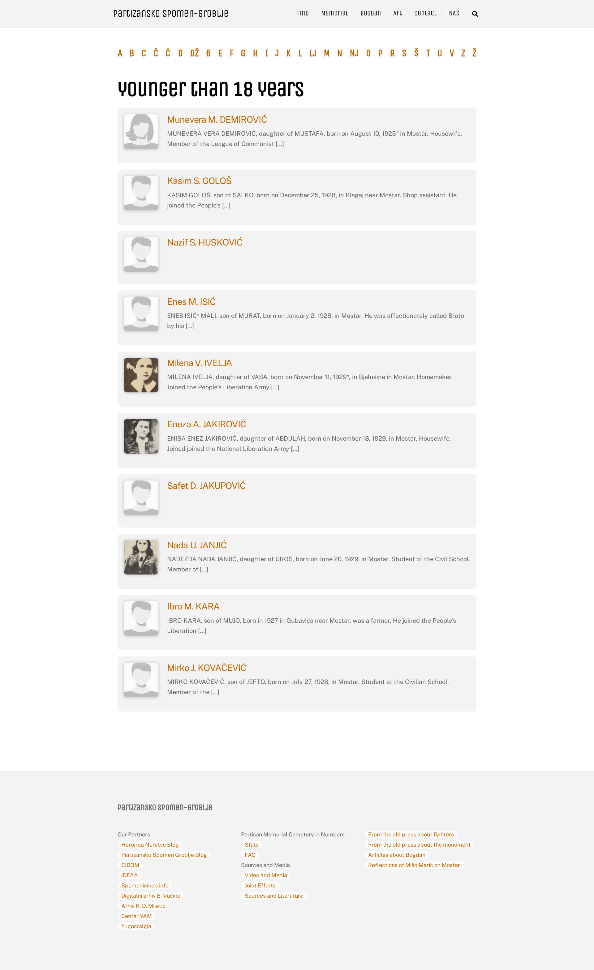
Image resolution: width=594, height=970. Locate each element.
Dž (194, 53)
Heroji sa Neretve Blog (150, 844)
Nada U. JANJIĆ (196, 545)
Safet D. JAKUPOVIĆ (206, 485)
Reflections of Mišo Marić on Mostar (414, 865)
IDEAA (129, 875)
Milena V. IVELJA (200, 362)
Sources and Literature (274, 895)
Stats (252, 844)
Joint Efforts (260, 885)
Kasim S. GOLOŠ (200, 180)
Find (303, 13)
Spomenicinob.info (145, 885)
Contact (425, 13)
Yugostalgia (136, 926)
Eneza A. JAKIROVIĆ (206, 424)
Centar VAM (136, 916)
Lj (312, 53)
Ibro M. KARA (193, 606)
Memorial (334, 13)
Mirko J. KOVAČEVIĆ (207, 667)
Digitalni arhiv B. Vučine (150, 895)
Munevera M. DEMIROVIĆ (218, 119)
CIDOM (130, 865)
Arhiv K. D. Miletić (143, 906)
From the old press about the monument (419, 844)
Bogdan (370, 13)
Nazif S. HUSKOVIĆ (205, 242)
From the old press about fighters (411, 834)
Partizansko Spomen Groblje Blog (164, 855)
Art (397, 13)
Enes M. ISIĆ (192, 301)
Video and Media (266, 875)
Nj (354, 53)
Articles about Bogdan (396, 855)
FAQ (250, 855)
